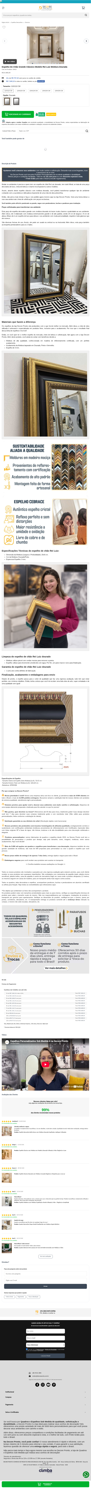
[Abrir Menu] (3, 7)
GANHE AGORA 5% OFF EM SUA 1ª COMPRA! (45, 1323)
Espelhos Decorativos (17, 22)
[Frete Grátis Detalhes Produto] (51, 114)
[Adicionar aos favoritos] (4, 27)
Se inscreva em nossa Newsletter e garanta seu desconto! (45, 1325)
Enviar (45, 1286)
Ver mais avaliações (45, 1256)
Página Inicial (5, 22)
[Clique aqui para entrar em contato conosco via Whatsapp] (86, 1474)
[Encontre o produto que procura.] (86, 15)
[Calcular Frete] (87, 131)
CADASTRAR (45, 1356)
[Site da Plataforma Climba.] (45, 1469)
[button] (32, 63)
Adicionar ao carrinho (20, 114)
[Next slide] (86, 41)
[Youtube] (48, 1386)
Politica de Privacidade (51, 1349)
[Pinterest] (54, 1386)
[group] (45, 1312)
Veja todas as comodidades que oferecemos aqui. (37, 885)
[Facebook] (37, 1386)
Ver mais (4, 980)
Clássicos (27, 22)
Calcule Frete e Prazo (9, 131)
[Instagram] (43, 1386)
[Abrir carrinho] (85, 8)
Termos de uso (40, 1349)
